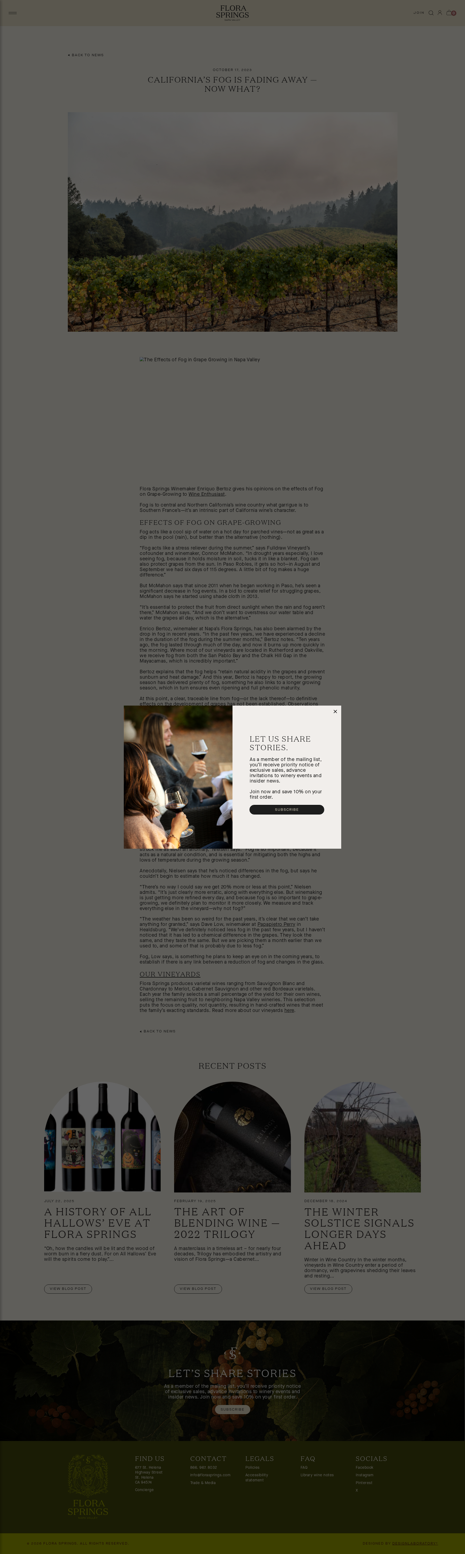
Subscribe (287, 810)
